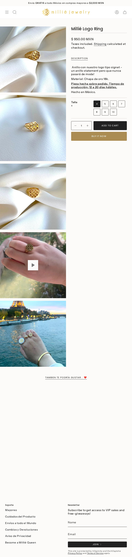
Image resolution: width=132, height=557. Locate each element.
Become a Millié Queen (20, 542)
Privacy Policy (75, 553)
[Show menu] (6, 12)
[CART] (125, 12)
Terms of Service (95, 553)
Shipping (100, 44)
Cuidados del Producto (20, 516)
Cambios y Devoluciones (21, 529)
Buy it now (99, 136)
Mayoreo (11, 510)
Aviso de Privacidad (18, 536)
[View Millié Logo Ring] (33, 265)
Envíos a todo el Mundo (20, 523)
